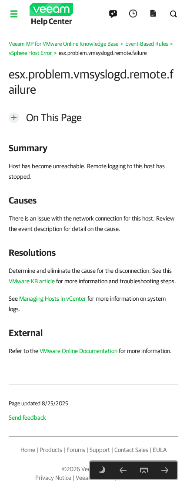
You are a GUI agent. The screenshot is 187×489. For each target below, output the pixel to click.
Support (100, 449)
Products (51, 449)
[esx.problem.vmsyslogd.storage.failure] (165, 470)
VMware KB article (32, 281)
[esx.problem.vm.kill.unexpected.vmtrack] (123, 470)
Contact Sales (131, 449)
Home (27, 449)
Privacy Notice (53, 477)
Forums (76, 449)
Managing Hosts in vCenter (52, 298)
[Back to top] (144, 470)
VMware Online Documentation (78, 350)
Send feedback (27, 417)
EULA (160, 449)
